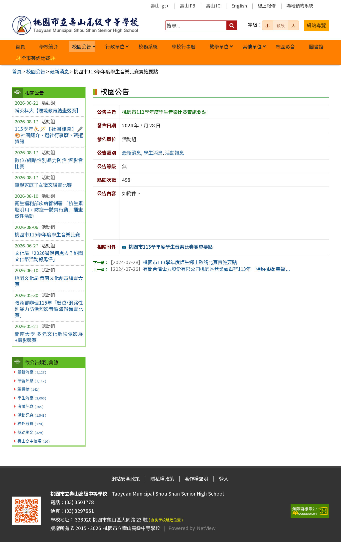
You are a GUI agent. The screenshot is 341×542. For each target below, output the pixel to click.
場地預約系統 (299, 5)
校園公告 (81, 46)
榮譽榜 (28, 389)
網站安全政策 (125, 478)
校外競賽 (30, 423)
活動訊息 (31, 415)
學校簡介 (48, 46)
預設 (280, 25)
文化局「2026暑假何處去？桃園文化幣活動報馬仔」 (49, 256)
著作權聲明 (196, 478)
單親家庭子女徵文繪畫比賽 (43, 184)
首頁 (20, 46)
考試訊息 (30, 406)
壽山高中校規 (33, 441)
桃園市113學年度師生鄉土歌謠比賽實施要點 (172, 262)
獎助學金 (30, 432)
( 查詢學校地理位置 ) (166, 520)
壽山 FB (187, 5)
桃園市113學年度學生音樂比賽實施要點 (171, 246)
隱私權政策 (162, 478)
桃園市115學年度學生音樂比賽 (47, 234)
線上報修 (267, 5)
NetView (206, 528)
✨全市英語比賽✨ (35, 57)
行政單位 (114, 46)
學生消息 (31, 398)
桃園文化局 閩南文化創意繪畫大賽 (49, 281)
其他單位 (252, 46)
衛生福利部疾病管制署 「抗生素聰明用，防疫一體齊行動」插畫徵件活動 (49, 209)
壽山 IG (213, 5)
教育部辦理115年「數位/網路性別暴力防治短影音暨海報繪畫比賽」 (49, 309)
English (239, 5)
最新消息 (31, 372)
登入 (223, 478)
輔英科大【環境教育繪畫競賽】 (48, 110)
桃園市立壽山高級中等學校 (130, 528)
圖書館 (316, 46)
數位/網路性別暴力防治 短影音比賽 (49, 163)
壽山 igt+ (160, 5)
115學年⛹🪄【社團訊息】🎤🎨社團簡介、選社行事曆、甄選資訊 (49, 135)
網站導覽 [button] (316, 25)
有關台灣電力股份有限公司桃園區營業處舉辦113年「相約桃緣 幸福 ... (199, 268)
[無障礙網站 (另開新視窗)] (310, 511)
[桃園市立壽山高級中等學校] (75, 25)
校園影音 (285, 46)
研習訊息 (31, 380)
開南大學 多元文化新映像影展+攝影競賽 (49, 337)
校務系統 (148, 46)
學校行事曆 (183, 46)
